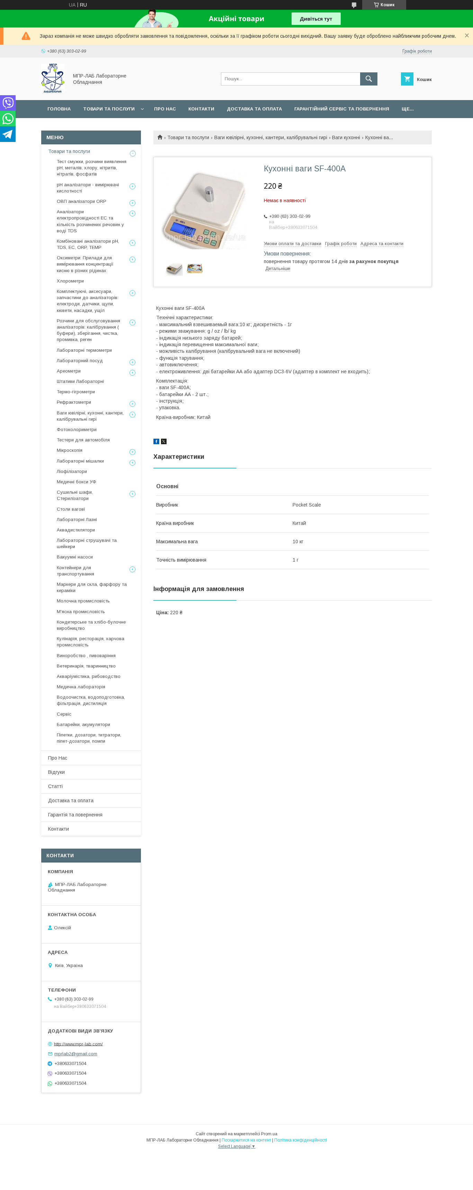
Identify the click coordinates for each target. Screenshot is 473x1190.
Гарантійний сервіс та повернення (341, 108)
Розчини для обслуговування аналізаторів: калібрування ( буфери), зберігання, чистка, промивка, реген (88, 330)
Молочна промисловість (83, 600)
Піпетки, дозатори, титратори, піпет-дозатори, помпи (89, 738)
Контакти (201, 108)
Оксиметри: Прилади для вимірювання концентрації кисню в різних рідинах (85, 264)
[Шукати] (368, 79)
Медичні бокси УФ (76, 481)
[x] (164, 442)
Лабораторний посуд (80, 360)
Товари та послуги (109, 108)
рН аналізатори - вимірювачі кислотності (88, 188)
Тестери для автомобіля (83, 439)
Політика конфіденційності (300, 1140)
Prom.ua (269, 1133)
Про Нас (57, 758)
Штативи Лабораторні (80, 381)
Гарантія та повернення (75, 814)
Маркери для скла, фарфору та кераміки (92, 587)
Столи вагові (71, 509)
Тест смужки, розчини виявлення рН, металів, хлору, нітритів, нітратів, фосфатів (91, 168)
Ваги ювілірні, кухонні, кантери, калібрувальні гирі (270, 137)
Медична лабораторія (81, 686)
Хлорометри (70, 281)
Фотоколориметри (77, 429)
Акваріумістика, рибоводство (89, 676)
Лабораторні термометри (84, 350)
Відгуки (56, 772)
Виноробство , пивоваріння (86, 655)
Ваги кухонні (346, 137)
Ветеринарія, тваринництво (86, 666)
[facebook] (156, 442)
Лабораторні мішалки (80, 461)
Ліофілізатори (72, 471)
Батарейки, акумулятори (83, 724)
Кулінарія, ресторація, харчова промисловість (90, 641)
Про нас (165, 108)
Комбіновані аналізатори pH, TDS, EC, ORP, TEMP (88, 244)
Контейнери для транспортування (75, 570)
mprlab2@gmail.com (75, 1053)
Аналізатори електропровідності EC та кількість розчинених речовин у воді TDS (90, 221)
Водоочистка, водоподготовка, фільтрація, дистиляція (91, 700)
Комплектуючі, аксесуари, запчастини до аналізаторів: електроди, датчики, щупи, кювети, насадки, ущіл (87, 301)
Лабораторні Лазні (77, 519)
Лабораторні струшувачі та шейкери (87, 543)
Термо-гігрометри (76, 391)
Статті (55, 786)
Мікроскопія (69, 450)
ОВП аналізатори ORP (81, 201)
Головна (59, 108)
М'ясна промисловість (81, 611)
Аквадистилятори (76, 530)
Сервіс (64, 714)
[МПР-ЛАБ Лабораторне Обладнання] (53, 91)
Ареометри (69, 371)
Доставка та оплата (254, 108)
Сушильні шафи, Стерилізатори (75, 495)
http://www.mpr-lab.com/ (78, 1043)
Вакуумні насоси (75, 557)
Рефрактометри (74, 402)
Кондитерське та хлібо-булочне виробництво (91, 625)
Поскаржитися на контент (246, 1140)
